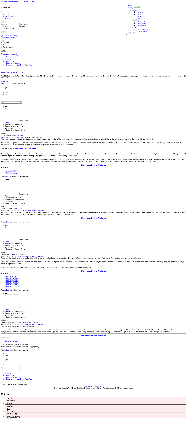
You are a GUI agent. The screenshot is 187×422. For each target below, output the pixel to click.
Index (7, 14)
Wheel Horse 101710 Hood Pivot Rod (13, 137)
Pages (134, 11)
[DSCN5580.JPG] (11, 277)
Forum (134, 27)
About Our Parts (142, 22)
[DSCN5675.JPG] (11, 281)
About (139, 14)
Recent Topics (10, 16)
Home (130, 5)
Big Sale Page (142, 25)
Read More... (5, 81)
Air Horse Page (134, 7)
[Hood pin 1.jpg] (11, 173)
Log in (3, 32)
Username (23, 24)
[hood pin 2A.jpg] (11, 171)
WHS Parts (136, 20)
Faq (139, 18)
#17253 (16, 135)
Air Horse (140, 12)
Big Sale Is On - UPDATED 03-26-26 (12, 72)
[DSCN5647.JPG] (11, 279)
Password (22, 26)
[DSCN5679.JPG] (11, 341)
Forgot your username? (9, 37)
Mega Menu (131, 9)
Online (7, 123)
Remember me (8, 28)
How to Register (142, 31)
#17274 (16, 254)
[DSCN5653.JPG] (11, 283)
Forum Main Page (143, 29)
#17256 (16, 209)
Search (7, 18)
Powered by (88, 386)
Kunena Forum (98, 386)
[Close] (1, 11)
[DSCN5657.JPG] (11, 287)
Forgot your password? (9, 35)
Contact (140, 16)
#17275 (30, 322)
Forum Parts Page (143, 23)
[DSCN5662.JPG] (11, 285)
